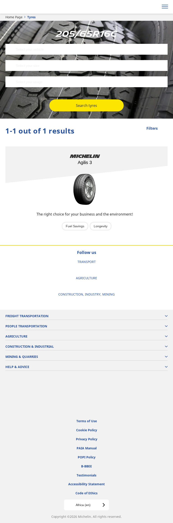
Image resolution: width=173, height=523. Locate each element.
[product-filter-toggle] (164, 128)
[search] (154, 7)
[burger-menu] (164, 7)
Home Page (14, 17)
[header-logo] (21, 7)
